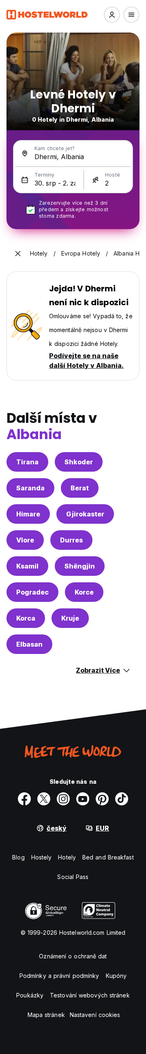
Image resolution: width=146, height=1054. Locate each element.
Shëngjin (79, 566)
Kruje (70, 618)
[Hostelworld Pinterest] (102, 798)
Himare (28, 514)
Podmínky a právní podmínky (59, 975)
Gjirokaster (85, 514)
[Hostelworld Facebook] (24, 798)
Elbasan (29, 644)
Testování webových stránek (90, 995)
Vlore (25, 540)
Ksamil (27, 566)
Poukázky (29, 995)
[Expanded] (18, 253)
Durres (71, 540)
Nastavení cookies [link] (95, 1014)
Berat (80, 488)
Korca (25, 618)
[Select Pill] (112, 15)
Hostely (41, 857)
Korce (84, 592)
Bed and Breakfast (108, 857)
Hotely (67, 857)
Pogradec (32, 592)
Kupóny (116, 975)
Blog (18, 857)
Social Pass (72, 876)
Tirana (27, 462)
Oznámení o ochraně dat (73, 956)
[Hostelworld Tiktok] (121, 798)
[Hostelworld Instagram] (63, 798)
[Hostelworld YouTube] (82, 798)
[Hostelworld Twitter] (43, 798)
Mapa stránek (46, 1014)
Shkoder (78, 462)
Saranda (30, 488)
